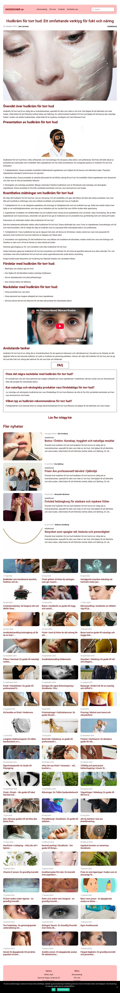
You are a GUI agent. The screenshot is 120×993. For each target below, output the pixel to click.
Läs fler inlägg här (60, 417)
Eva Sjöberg (58, 464)
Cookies (61, 9)
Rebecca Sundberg (62, 525)
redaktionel (112, 26)
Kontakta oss (72, 9)
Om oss (52, 9)
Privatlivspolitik (63, 989)
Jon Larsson (23, 26)
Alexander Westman (61, 494)
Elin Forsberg (63, 434)
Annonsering (42, 9)
